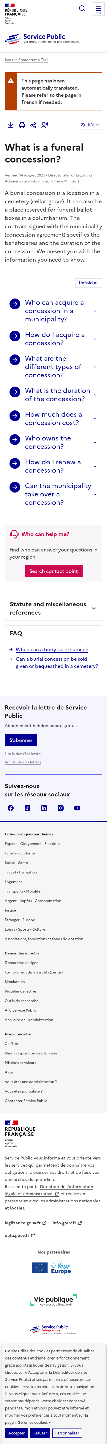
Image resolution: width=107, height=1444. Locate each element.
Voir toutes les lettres (23, 762)
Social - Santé (16, 862)
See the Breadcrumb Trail (26, 59)
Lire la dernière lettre (23, 754)
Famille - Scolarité (20, 853)
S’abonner (21, 740)
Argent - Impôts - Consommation (33, 901)
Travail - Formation (21, 872)
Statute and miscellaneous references (48, 608)
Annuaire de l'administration (29, 1020)
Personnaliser (67, 1433)
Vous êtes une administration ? (31, 1081)
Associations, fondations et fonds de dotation (44, 939)
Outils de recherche (21, 1001)
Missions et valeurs (20, 1062)
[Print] (22, 125)
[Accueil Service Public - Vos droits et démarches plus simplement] (43, 45)
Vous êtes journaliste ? (24, 1091)
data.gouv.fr (17, 1235)
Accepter (16, 1433)
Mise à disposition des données (31, 1053)
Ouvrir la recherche (82, 8)
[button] (44, 125)
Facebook (11, 808)
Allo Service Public (20, 1010)
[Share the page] (33, 125)
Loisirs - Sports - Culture (25, 929)
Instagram (61, 808)
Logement (13, 881)
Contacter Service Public (26, 1101)
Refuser (40, 1433)
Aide (9, 1072)
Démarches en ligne (21, 962)
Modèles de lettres (21, 991)
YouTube (77, 808)
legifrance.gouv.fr (23, 1223)
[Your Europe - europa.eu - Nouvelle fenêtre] (54, 1268)
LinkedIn (44, 808)
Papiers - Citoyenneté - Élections (32, 843)
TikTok (27, 808)
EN (91, 124)
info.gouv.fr (64, 1223)
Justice (10, 910)
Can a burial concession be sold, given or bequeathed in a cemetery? (57, 662)
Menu (99, 13)
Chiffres (11, 1043)
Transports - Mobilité (22, 891)
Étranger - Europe (20, 920)
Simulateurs (15, 981)
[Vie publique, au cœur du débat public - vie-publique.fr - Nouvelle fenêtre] (53, 1301)
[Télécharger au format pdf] (10, 125)
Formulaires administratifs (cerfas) (34, 972)
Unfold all (89, 283)
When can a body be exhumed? (52, 649)
